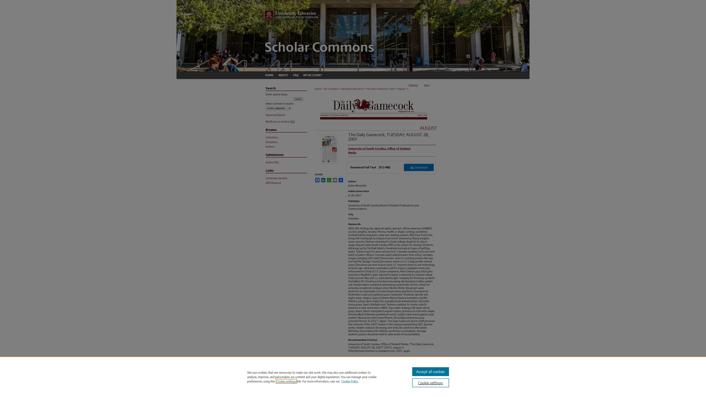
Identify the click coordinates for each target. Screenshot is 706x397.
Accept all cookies (430, 371)
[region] (353, 377)
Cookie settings (286, 381)
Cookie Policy (349, 381)
